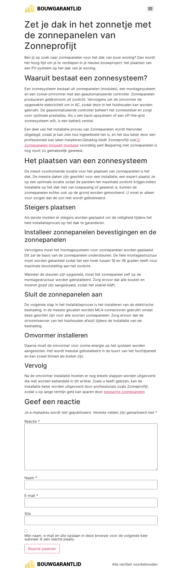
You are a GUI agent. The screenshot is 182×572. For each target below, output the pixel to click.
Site (27, 513)
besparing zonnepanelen (124, 391)
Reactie (32, 421)
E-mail (31, 495)
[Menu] (150, 8)
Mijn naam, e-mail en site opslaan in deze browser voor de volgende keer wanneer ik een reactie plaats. (86, 537)
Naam (30, 478)
